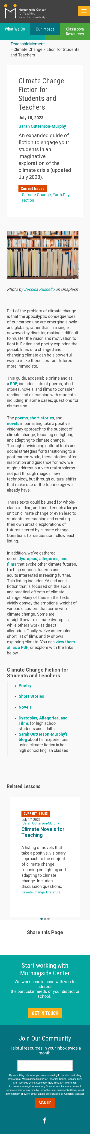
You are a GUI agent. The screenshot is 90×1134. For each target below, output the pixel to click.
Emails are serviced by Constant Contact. (61, 1093)
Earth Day (61, 194)
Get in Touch (45, 1013)
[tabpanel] (45, 857)
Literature (53, 892)
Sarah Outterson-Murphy (42, 126)
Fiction (28, 200)
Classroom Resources (75, 31)
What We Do (15, 29)
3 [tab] (48, 919)
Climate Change (36, 194)
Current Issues (32, 188)
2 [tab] (45, 919)
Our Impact (45, 29)
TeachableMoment (27, 43)
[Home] (25, 11)
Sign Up (45, 1103)
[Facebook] (44, 1121)
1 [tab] (41, 919)
